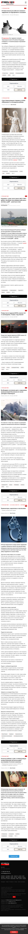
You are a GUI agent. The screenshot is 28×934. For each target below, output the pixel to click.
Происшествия (6, 8)
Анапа (8, 367)
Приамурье (16, 484)
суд (3, 173)
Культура (15, 877)
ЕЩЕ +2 (13, 173)
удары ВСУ (20, 290)
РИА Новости (16, 14)
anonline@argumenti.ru (6, 873)
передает (15, 159)
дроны (3, 292)
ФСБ (9, 75)
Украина (4, 75)
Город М (23, 877)
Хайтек (20, 878)
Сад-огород (3, 878)
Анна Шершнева (4, 205)
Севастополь (5, 73)
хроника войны (5, 290)
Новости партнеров (21, 881)
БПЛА (22, 367)
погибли (24, 243)
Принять (14, 932)
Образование (12, 878)
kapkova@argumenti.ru (12, 903)
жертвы (22, 484)
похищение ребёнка (14, 171)
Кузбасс (8, 173)
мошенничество (18, 734)
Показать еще (14, 856)
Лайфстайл (7, 877)
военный (12, 73)
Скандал (24, 878)
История (8, 878)
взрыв (10, 484)
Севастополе (6, 38)
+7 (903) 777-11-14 (11, 901)
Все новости (11, 881)
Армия (17, 878)
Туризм (11, 877)
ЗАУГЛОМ (15, 316)
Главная (7, 881)
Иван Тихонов (13, 104)
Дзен (8, 86)
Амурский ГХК (4, 484)
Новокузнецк (5, 171)
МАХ (8, 89)
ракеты (8, 292)
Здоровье (3, 877)
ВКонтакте (19, 86)
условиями (22, 928)
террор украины (13, 290)
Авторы (16, 881)
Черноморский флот (20, 73)
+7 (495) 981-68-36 (5, 871)
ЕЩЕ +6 (13, 292)
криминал (11, 734)
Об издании (3, 881)
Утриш (3, 367)
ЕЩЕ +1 (13, 75)
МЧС (3, 369)
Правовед (20, 877)
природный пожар (15, 367)
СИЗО (21, 171)
